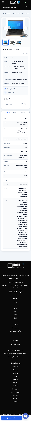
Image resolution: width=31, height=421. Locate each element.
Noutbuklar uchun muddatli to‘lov (15, 354)
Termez (15, 395)
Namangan (15, 389)
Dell (15, 318)
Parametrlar (6, 112)
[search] (28, 6)
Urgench (15, 398)
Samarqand (15, 392)
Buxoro (15, 370)
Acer (15, 311)
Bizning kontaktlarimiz (15, 357)
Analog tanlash (13, 418)
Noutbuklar (17, 14)
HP (16, 305)
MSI (15, 315)
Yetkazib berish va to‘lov (15, 350)
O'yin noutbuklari (15, 331)
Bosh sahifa (7, 14)
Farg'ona (16, 402)
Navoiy (15, 382)
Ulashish (9, 104)
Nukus (15, 386)
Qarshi (15, 379)
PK (15, 334)
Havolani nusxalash (23, 104)
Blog (15, 347)
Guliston (15, 373)
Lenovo (15, 308)
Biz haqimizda (15, 344)
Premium (22, 112)
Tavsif (14, 112)
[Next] (26, 28)
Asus (15, 302)
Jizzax (15, 376)
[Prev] (5, 28)
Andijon (15, 367)
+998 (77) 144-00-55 (15, 279)
